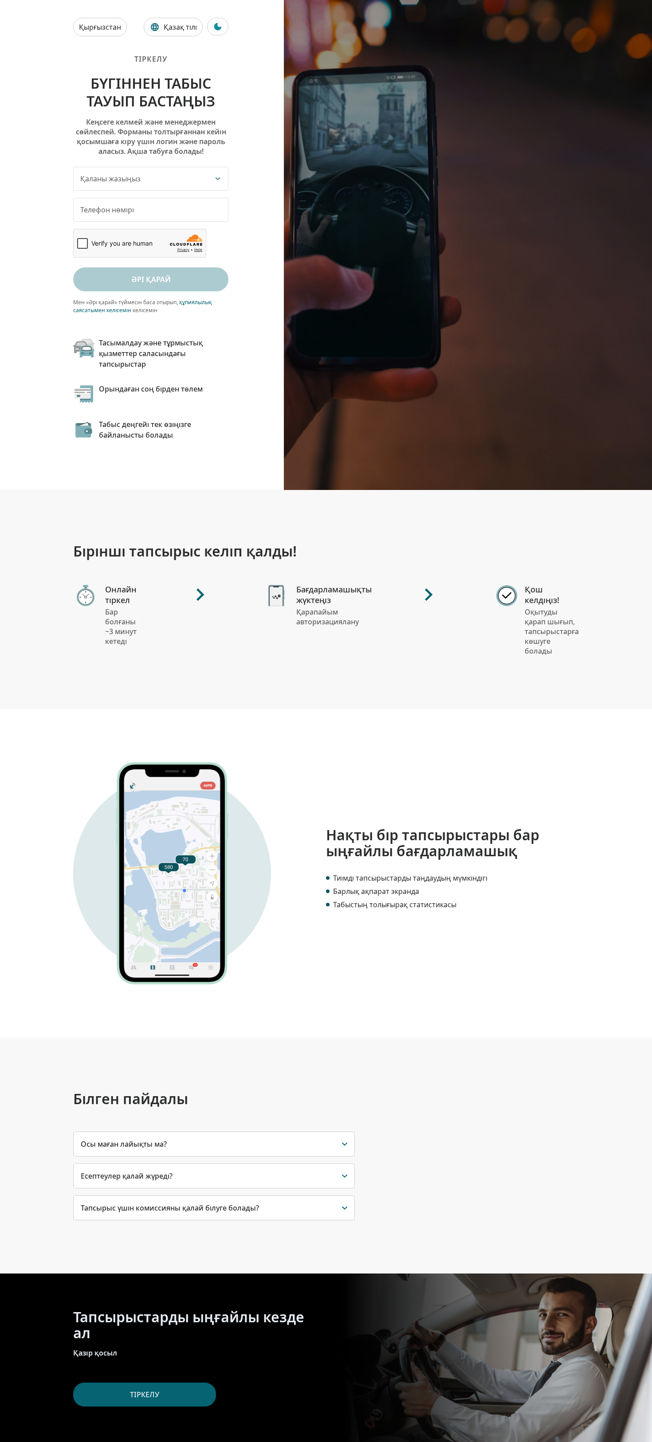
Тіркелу (144, 1394)
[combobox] (150, 179)
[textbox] (144, 179)
